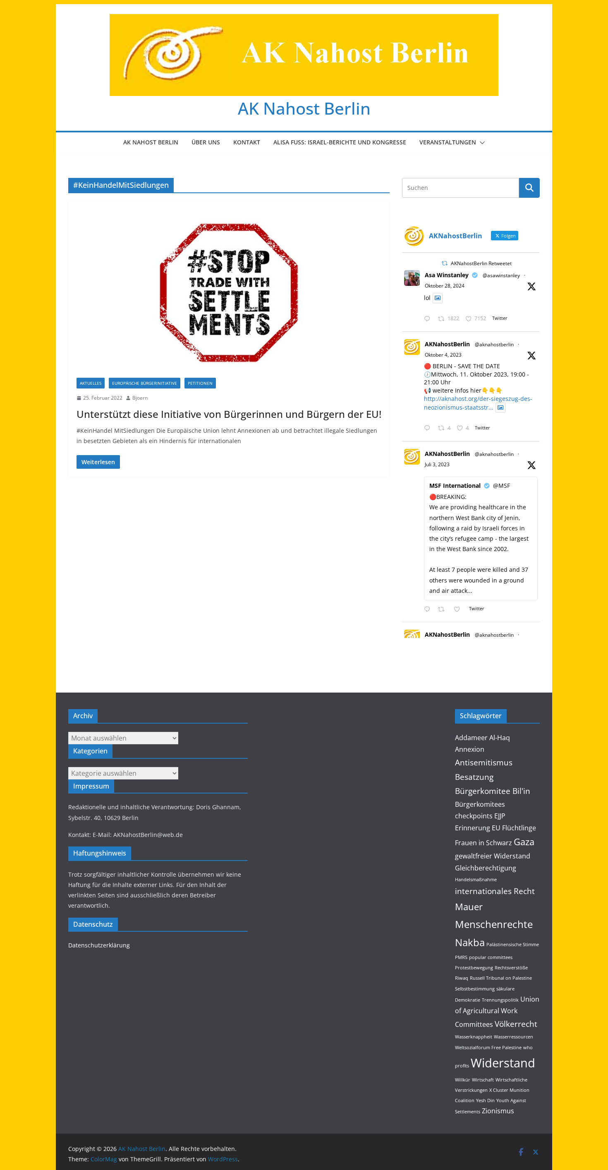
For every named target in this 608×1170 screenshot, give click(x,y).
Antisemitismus (483, 762)
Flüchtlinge (519, 827)
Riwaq (461, 978)
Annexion (469, 749)
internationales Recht (495, 891)
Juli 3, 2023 (437, 464)
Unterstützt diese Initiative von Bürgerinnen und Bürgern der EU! (229, 414)
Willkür (462, 1080)
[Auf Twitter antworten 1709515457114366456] (429, 428)
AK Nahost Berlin (304, 108)
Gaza (524, 841)
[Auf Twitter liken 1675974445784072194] (459, 610)
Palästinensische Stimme (512, 944)
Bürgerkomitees (480, 804)
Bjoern (140, 397)
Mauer (469, 906)
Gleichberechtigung (485, 868)
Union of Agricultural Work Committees (497, 1012)
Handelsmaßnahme (476, 879)
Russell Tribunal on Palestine (501, 978)
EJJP (499, 815)
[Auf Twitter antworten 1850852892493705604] (429, 319)
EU (496, 827)
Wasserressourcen (513, 1037)
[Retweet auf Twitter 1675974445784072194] (443, 610)
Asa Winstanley (447, 275)
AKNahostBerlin (447, 344)
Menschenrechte (494, 924)
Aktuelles (90, 383)
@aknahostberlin (494, 344)
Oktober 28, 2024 (444, 285)
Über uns (205, 142)
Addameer (471, 737)
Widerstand (503, 1063)
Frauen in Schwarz (483, 842)
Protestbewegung (474, 968)
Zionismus (498, 1110)
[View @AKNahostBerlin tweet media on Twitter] (438, 298)
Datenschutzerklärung (99, 945)
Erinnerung (472, 827)
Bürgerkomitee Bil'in (492, 790)
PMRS (461, 957)
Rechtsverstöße (511, 968)
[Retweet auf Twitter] (445, 263)
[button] (480, 143)
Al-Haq (499, 737)
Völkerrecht (516, 1023)
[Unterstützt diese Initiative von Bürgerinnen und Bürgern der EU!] (229, 293)
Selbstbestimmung (475, 989)
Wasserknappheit (473, 1037)
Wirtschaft (483, 1080)
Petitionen (200, 383)
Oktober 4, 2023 (443, 354)
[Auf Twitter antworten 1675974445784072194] (429, 610)
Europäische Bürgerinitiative (144, 383)
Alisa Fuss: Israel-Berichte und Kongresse (339, 142)
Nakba (470, 942)
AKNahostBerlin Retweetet (481, 263)
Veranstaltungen (447, 142)
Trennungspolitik (500, 1000)
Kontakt (246, 142)
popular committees (490, 957)
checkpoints (474, 815)
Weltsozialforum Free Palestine (488, 1047)
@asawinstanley (501, 275)
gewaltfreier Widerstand (492, 856)
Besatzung (474, 776)
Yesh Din (485, 1100)
